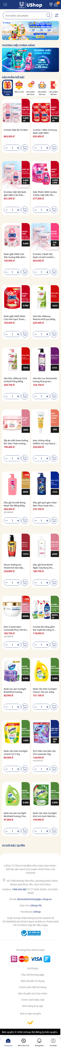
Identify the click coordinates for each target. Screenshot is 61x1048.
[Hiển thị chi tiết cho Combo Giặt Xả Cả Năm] (16, 113)
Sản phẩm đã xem (53, 92)
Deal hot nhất (7, 92)
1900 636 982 (19, 889)
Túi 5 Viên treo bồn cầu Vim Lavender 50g (44, 752)
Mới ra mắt (19, 91)
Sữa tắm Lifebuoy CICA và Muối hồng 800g (15, 380)
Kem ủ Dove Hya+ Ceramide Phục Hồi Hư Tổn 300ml (15, 629)
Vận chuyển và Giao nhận (32, 993)
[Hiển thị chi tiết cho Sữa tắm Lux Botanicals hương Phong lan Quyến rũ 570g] (45, 361)
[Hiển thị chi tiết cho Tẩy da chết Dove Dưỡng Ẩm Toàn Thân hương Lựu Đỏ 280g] (16, 423)
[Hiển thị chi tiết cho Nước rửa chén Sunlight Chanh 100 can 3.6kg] (45, 672)
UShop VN (36, 905)
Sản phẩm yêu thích (30, 92)
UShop (37, 911)
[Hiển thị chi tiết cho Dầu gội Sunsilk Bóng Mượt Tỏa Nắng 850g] (16, 485)
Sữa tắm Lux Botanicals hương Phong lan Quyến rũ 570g (45, 381)
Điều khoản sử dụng (32, 980)
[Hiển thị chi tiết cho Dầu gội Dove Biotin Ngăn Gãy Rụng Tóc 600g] (45, 547)
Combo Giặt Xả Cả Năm (16, 129)
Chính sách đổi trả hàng (32, 987)
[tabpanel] (30, 30)
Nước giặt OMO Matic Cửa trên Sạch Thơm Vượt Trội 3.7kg (14, 319)
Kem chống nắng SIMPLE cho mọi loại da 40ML (44, 443)
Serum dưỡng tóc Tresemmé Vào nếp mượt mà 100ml (13, 567)
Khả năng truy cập (32, 1005)
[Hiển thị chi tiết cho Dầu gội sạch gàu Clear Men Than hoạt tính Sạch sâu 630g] (45, 485)
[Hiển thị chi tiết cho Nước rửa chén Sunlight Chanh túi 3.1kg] (16, 734)
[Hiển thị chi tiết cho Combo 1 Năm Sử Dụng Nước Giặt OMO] (45, 113)
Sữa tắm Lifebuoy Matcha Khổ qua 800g (44, 318)
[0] (56, 4)
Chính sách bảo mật (32, 999)
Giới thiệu (32, 968)
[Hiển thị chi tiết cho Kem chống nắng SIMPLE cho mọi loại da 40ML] (45, 423)
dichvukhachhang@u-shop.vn (34, 899)
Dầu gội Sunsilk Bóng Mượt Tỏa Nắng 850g (14, 504)
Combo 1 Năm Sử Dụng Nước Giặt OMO (45, 131)
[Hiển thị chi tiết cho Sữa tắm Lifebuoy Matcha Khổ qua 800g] (45, 299)
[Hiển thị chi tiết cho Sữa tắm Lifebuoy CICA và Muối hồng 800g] (16, 361)
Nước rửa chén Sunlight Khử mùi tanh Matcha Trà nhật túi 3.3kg (45, 816)
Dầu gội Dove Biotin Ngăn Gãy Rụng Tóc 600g (43, 567)
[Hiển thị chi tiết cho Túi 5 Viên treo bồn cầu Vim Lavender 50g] (45, 734)
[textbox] (27, 15)
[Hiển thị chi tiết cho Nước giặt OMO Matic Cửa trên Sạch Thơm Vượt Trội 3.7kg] (16, 299)
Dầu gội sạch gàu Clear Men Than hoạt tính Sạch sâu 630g (45, 505)
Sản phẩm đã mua (42, 92)
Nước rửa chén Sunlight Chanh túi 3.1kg (16, 752)
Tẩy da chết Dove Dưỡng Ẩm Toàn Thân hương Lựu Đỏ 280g (16, 443)
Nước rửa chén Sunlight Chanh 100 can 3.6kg (45, 690)
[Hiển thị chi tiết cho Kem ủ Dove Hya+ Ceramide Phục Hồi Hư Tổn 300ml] (16, 610)
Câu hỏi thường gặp (32, 974)
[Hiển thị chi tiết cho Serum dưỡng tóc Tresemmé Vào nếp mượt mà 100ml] (16, 547)
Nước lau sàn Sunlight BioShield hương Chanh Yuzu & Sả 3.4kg (16, 816)
